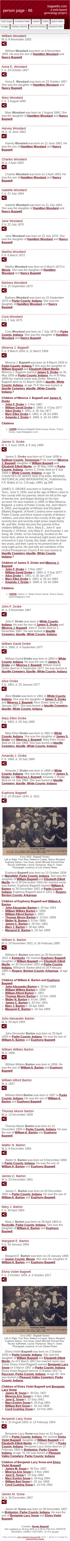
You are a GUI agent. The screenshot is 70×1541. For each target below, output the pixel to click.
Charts (45, 21)
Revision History (38, 26)
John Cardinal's (23, 1537)
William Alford (19, 914)
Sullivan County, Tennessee (20, 460)
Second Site (35, 1537)
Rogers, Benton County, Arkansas (34, 893)
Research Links (55, 26)
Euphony (53, 958)
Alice (13, 410)
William (12, 368)
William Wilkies (20, 910)
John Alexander (21, 907)
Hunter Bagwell (40, 1526)
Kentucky (18, 958)
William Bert (17, 1405)
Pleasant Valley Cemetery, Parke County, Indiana (31, 1454)
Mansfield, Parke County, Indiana (27, 875)
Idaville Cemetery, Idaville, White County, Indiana (29, 633)
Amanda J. (17, 417)
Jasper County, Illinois (20, 1259)
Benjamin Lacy (24, 1515)
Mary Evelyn (17, 1402)
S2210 (13, 594)
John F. (14, 404)
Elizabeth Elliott (44, 368)
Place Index (57, 21)
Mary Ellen (16, 414)
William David (18, 407)
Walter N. (16, 920)
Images (5, 26)
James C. (16, 923)
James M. (15, 1393)
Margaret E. (18, 930)
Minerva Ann (18, 1396)
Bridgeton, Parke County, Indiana (27, 1512)
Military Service (19, 26)
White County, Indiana (27, 472)
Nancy (12, 57)
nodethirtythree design (35, 1539)
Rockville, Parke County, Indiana (24, 1224)
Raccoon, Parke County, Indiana (23, 1374)
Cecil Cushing (19, 1409)
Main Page (6, 21)
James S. (47, 372)
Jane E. (14, 1399)
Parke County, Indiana (27, 300)
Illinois (6, 269)
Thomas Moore (20, 917)
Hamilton (46, 54)
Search (36, 21)
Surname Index (22, 21)
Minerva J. (14, 627)
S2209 (13, 429)
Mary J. (15, 927)
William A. (13, 1039)
